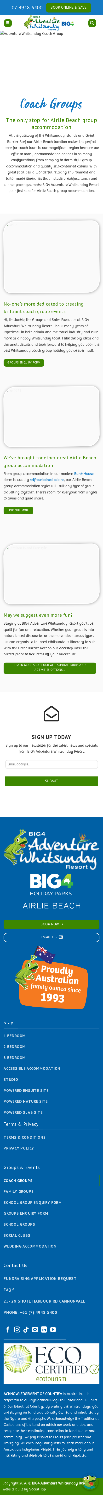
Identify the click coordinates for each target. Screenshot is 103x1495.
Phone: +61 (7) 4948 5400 (30, 1312)
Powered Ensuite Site (26, 1090)
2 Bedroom (15, 1046)
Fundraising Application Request (40, 1278)
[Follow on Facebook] (8, 1330)
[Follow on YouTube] (53, 1330)
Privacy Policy (19, 1148)
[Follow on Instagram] (17, 1330)
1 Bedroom (15, 1035)
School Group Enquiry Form (33, 1202)
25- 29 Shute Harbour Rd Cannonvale (45, 1301)
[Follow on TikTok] (26, 1330)
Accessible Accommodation (32, 1068)
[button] (8, 23)
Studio (11, 1079)
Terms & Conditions (25, 1137)
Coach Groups (18, 1180)
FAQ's (9, 1289)
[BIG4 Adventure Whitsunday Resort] (50, 23)
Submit (51, 781)
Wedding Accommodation (30, 1246)
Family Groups (19, 1191)
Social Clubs (17, 1235)
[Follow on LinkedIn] (44, 1330)
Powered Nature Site (26, 1101)
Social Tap (37, 1489)
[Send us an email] (35, 1330)
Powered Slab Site (23, 1112)
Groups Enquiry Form (26, 1213)
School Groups (19, 1224)
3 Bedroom (15, 1057)
